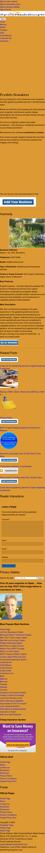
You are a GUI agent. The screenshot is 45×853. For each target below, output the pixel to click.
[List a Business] (18, 205)
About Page (5, 830)
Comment (6, 519)
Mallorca (3, 678)
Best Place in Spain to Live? (12, 645)
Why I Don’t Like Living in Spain (13, 637)
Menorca (3, 681)
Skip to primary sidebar (10, 6)
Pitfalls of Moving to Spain (11, 643)
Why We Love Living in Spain (12, 640)
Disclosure (4, 773)
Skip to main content (8, 1)
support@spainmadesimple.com (13, 844)
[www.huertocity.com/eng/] (9, 344)
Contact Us (4, 767)
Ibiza (2, 676)
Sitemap (3, 687)
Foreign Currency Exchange (12, 695)
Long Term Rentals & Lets (11, 698)
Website (5, 557)
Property (3, 684)
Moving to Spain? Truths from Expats (15, 634)
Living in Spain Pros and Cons (13, 656)
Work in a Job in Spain (9, 651)
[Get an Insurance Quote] (18, 751)
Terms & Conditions (8, 778)
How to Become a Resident (11, 700)
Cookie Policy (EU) (8, 781)
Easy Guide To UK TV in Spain (13, 703)
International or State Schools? (13, 709)
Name (5, 540)
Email (4, 548)
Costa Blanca (6, 665)
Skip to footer (5, 9)
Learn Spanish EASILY (10, 706)
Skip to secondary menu (10, 4)
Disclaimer (4, 770)
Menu (3, 19)
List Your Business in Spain (11, 632)
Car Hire (3, 689)
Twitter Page (5, 827)
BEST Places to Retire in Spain (13, 654)
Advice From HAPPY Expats (12, 648)
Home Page (5, 629)
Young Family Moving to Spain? (13, 659)
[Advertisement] (22, 65)
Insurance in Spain (8, 711)
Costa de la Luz (6, 673)
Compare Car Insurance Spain (13, 692)
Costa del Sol (6, 662)
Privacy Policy (6, 775)
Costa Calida (5, 670)
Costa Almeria (6, 667)
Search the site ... (7, 577)
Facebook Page (6, 825)
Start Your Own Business (10, 714)
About (2, 764)
